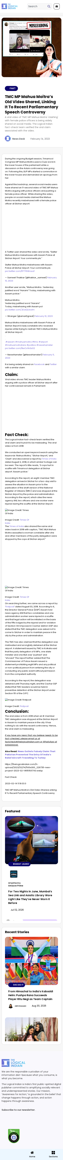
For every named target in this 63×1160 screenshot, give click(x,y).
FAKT (13, 88)
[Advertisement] (31, 229)
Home (32, 1156)
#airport (43, 341)
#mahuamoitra (23, 341)
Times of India (48, 458)
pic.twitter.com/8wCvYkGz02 (20, 348)
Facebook (39, 364)
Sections (10, 1157)
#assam (10, 341)
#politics (31, 345)
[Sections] (10, 1152)
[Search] (49, 6)
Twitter (53, 364)
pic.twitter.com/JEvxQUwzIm (20, 309)
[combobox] (37, 6)
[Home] (32, 1152)
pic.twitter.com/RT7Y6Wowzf (20, 271)
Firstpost (9, 606)
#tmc (35, 341)
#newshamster (44, 345)
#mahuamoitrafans (15, 345)
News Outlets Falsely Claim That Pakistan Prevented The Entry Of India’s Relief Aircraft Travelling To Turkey (30, 754)
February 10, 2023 (44, 316)
